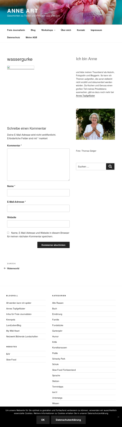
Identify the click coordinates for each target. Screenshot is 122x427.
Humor (55, 336)
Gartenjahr (57, 330)
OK (43, 419)
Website (11, 217)
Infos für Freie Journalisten (19, 314)
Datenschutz (13, 37)
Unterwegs (57, 397)
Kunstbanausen (59, 347)
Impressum (96, 30)
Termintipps (57, 386)
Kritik (54, 341)
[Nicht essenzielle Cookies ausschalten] (118, 416)
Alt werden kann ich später (18, 302)
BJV (8, 353)
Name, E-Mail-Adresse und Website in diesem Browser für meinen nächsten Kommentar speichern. (38, 234)
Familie (55, 319)
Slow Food (11, 359)
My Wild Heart (12, 330)
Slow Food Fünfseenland (64, 369)
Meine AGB (31, 37)
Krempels (10, 319)
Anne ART (22, 10)
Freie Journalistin (16, 30)
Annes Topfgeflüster (85, 95)
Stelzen (55, 381)
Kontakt (81, 30)
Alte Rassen (58, 302)
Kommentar (14, 145)
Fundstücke (57, 325)
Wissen (55, 403)
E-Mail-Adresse (16, 201)
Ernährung (57, 314)
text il (54, 392)
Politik (55, 353)
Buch (54, 308)
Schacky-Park (58, 358)
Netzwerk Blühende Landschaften (22, 336)
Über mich (66, 30)
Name (11, 186)
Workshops (47, 30)
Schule (55, 364)
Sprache (56, 375)
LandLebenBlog (13, 325)
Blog (33, 30)
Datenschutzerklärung (68, 419)
